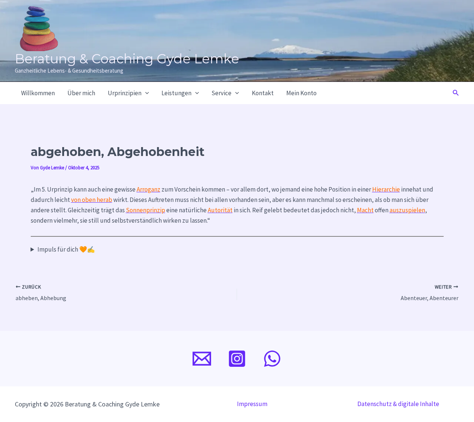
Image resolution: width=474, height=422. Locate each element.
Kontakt (263, 93)
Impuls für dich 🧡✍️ (66, 249)
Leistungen (176, 93)
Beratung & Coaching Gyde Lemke (127, 59)
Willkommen (38, 93)
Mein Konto (301, 93)
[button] (145, 93)
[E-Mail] (202, 358)
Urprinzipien (124, 93)
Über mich (81, 93)
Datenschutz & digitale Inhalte (398, 404)
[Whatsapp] (272, 358)
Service (221, 93)
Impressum (252, 404)
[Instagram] (237, 358)
